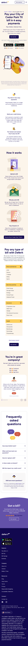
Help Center (18, 483)
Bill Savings (4, 556)
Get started (19, 2)
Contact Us (4, 599)
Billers (10, 11)
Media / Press (5, 571)
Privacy (3, 586)
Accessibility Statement (7, 591)
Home (5, 11)
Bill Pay (3, 553)
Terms (3, 584)
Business (4, 558)
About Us (4, 566)
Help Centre (5, 581)
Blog (3, 579)
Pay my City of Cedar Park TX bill (13, 237)
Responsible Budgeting (7, 589)
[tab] (14, 447)
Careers (4, 568)
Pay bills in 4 (5, 551)
